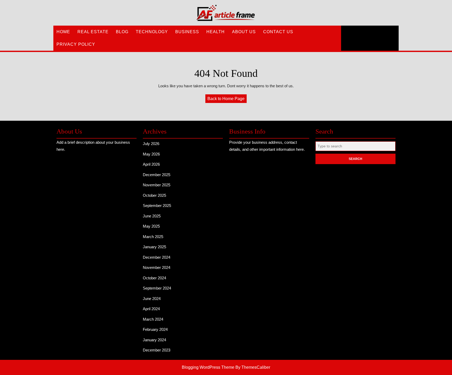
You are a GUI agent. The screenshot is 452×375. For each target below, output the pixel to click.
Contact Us (278, 32)
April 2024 (151, 309)
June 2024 (152, 298)
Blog (122, 32)
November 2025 (156, 185)
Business (187, 32)
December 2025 (156, 174)
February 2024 (155, 329)
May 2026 (151, 154)
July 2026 (151, 143)
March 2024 (153, 319)
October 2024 (154, 278)
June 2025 (152, 216)
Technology (152, 32)
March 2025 (153, 236)
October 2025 (154, 195)
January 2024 (154, 340)
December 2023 (156, 350)
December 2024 (156, 257)
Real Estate (93, 32)
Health (215, 32)
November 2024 (156, 267)
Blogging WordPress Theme (208, 367)
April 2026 (151, 164)
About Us (244, 32)
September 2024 (157, 288)
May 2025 (151, 226)
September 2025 (157, 205)
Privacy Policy (75, 44)
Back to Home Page (227, 99)
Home (63, 32)
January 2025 (154, 247)
